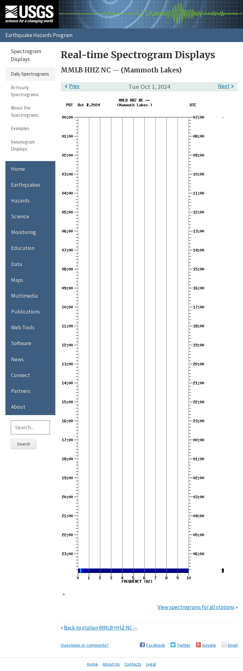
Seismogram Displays (23, 145)
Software (21, 343)
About (18, 406)
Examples (20, 128)
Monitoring (23, 232)
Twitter (183, 645)
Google (209, 645)
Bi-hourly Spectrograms (25, 90)
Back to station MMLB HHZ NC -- (100, 627)
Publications (25, 311)
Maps (17, 279)
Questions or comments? (85, 645)
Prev (70, 86)
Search (23, 444)
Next (227, 86)
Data (16, 264)
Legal (151, 664)
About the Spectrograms (25, 111)
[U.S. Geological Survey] (29, 14)
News (17, 359)
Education (22, 248)
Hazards (20, 200)
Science (20, 216)
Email (233, 645)
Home (18, 168)
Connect (20, 375)
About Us (111, 664)
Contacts (132, 664)
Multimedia (24, 295)
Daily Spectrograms (30, 74)
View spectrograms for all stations (196, 607)
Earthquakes (25, 184)
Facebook (155, 645)
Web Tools (22, 327)
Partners (20, 391)
